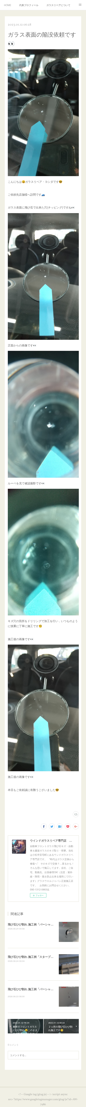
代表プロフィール (28, 5)
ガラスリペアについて (58, 5)
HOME (7, 5)
